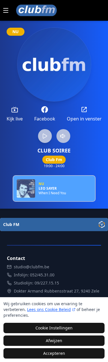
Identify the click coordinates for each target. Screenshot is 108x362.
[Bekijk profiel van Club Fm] (54, 64)
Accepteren (54, 353)
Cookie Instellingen (54, 328)
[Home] (36, 10)
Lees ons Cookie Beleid (49, 309)
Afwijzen (54, 340)
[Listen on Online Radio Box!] (102, 224)
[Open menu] (6, 10)
